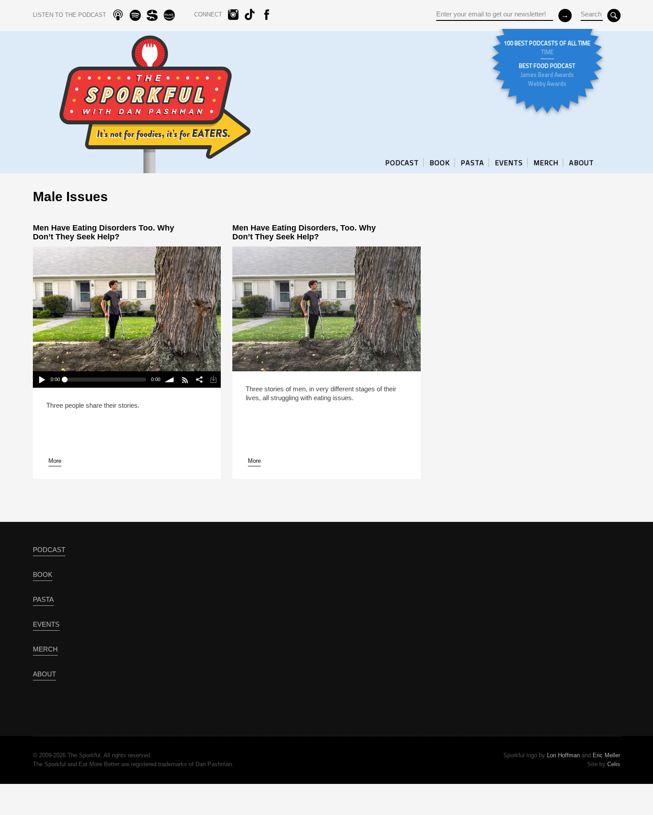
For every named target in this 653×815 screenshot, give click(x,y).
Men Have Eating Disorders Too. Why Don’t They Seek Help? (103, 232)
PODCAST (402, 162)
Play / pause (41, 379)
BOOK (440, 162)
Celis (613, 764)
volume (169, 379)
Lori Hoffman (563, 755)
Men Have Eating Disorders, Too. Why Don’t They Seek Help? (304, 232)
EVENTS (509, 162)
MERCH (546, 162)
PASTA (472, 162)
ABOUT (581, 162)
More (54, 460)
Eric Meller (606, 755)
